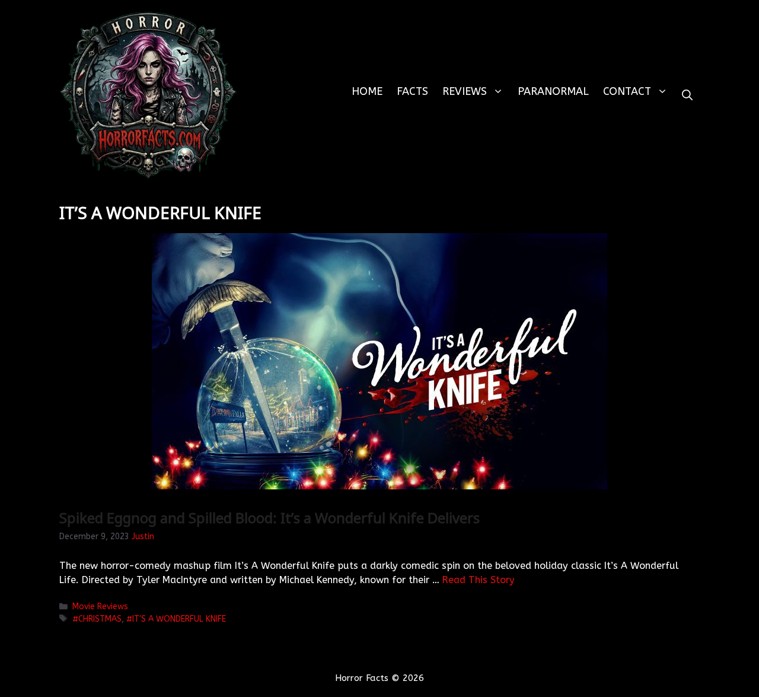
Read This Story (478, 579)
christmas (100, 619)
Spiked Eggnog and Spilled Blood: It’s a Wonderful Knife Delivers (269, 517)
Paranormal (553, 91)
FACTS (412, 91)
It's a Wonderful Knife (179, 619)
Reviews (464, 91)
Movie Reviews (100, 606)
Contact (627, 91)
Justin (143, 536)
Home (367, 91)
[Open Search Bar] (687, 95)
